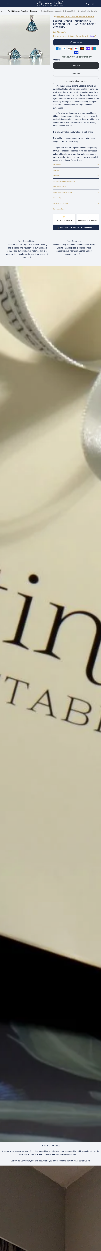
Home (2, 11)
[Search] (86, 3)
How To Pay (57, 198)
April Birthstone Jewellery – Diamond (22, 11)
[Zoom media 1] (25, 40)
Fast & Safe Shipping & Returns (63, 192)
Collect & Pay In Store (60, 203)
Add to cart (77, 42)
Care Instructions (59, 209)
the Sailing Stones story (69, 89)
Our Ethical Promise (60, 187)
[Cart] (93, 3)
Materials (56, 170)
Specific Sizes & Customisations (64, 181)
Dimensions (57, 165)
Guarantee (56, 176)
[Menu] (8, 4)
